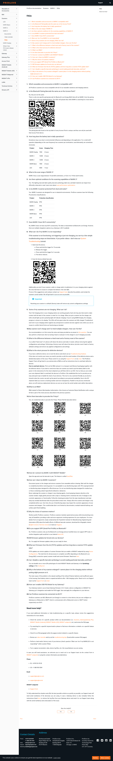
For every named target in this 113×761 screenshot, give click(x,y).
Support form (40, 581)
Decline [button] (95, 758)
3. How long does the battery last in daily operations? (46, 26)
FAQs (6, 40)
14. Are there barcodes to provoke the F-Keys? (43, 52)
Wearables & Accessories (5, 10)
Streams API (5, 90)
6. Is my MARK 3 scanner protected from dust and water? (47, 33)
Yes (61, 711)
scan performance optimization (66, 185)
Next (94, 719)
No (71, 711)
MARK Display (7, 43)
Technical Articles (7, 86)
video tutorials (41, 637)
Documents (7, 34)
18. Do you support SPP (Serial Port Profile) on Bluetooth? (47, 62)
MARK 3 (5, 31)
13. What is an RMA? (36, 50)
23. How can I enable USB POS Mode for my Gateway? (46, 76)
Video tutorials (8, 37)
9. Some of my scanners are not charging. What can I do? (47, 40)
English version (33, 525)
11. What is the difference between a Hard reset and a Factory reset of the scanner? (54, 45)
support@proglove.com (37, 676)
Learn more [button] (56, 758)
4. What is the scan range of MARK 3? (41, 29)
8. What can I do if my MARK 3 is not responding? (44, 38)
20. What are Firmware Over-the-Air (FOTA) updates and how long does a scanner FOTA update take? (59, 67)
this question (82, 332)
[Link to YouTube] (106, 741)
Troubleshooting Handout (78, 354)
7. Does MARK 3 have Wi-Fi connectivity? (42, 36)
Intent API (60, 534)
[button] (110, 2)
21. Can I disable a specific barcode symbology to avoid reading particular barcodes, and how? (58, 69)
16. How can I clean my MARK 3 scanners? (42, 57)
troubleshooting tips (61, 637)
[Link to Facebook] (98, 741)
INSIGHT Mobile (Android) (6, 66)
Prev (21, 719)
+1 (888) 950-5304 (29, 740)
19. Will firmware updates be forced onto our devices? (46, 64)
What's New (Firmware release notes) (8, 48)
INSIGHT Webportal (7, 74)
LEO (4, 22)
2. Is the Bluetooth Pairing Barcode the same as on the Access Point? (50, 24)
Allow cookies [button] (105, 758)
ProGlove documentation (34, 8)
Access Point (6, 61)
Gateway (4, 53)
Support (100, 3)
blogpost (59, 525)
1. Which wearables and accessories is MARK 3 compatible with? (49, 21)
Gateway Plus (6, 57)
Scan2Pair (69, 476)
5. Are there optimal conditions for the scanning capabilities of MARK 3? (51, 31)
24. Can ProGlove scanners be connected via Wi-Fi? (45, 78)
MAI (3, 14)
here (77, 556)
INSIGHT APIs (6, 78)
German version (44, 525)
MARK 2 (5, 28)
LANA (3, 82)
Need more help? (103, 11)
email (80, 359)
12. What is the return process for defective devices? (45, 48)
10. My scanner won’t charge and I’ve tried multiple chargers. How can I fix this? (53, 43)
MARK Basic (6, 25)
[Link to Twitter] (102, 741)
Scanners (4, 18)
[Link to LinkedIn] (110, 741)
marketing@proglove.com (31, 746)
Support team (64, 292)
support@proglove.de (36, 680)
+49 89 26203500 (29, 738)
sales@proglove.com (30, 742)
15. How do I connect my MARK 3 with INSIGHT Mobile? (46, 55)
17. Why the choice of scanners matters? (42, 59)
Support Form (70, 359)
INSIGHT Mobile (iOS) (8, 71)
